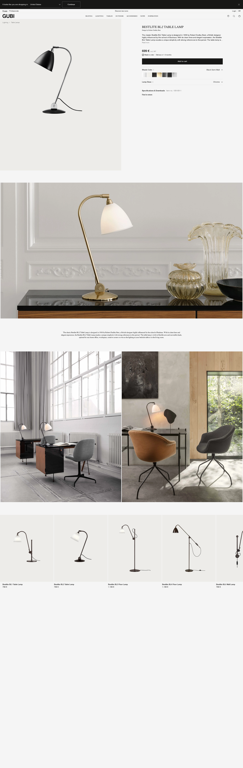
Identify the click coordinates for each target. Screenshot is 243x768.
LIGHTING (99, 16)
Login (234, 11)
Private (5, 11)
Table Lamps (15, 22)
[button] (239, 16)
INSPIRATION (153, 16)
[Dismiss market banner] (238, 4)
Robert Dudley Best (154, 30)
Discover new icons (121, 11)
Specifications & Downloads (153, 91)
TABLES (109, 16)
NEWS (142, 16)
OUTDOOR (120, 16)
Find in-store (147, 95)
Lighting (5, 22)
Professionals (14, 11)
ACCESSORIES (132, 16)
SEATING (88, 16)
